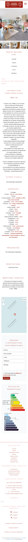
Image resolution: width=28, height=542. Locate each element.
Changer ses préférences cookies (13, 523)
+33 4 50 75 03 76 (15, 491)
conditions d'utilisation (10, 539)
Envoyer (6, 378)
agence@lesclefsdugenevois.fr (15, 493)
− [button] (3, 301)
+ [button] (3, 299)
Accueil (3, 78)
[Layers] (24, 299)
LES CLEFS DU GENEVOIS (14, 482)
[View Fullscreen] (3, 304)
